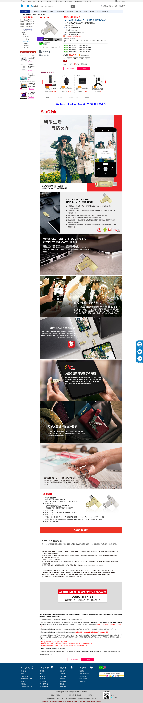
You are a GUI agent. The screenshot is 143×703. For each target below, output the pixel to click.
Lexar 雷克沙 (26, 39)
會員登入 (105, 6)
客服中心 (50, 1)
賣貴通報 (85, 64)
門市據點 (59, 1)
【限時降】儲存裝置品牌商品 (27, 23)
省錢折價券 (32, 1)
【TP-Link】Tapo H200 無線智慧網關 (31, 75)
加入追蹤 (78, 64)
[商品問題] (44, 53)
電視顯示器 (70, 11)
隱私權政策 (65, 692)
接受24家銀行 (55, 47)
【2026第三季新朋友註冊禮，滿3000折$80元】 (78, 47)
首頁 (23, 1)
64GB (69, 58)
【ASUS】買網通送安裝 (26, 20)
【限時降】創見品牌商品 (26, 26)
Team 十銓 (25, 43)
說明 (87, 55)
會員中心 (41, 1)
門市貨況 (87, 97)
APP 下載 (89, 1)
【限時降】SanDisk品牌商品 (27, 21)
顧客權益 (58, 692)
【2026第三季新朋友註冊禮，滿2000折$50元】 (78, 49)
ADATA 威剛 (26, 37)
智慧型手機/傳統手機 (102, 11)
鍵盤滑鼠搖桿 (60, 11)
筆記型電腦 (44, 11)
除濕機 (85, 11)
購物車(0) (111, 6)
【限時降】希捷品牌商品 (26, 24)
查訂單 (123, 6)
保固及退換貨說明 (73, 97)
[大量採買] (44, 56)
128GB (75, 58)
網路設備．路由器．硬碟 (33, 14)
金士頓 (24, 35)
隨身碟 (43, 14)
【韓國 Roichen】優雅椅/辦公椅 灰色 (31, 66)
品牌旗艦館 (79, 1)
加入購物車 (71, 68)
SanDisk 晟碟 (26, 41)
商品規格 (60, 97)
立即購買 (84, 68)
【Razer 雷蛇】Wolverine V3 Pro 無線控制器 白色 (31, 58)
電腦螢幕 (52, 11)
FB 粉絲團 (69, 1)
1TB (66, 61)
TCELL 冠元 (26, 47)
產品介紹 (47, 97)
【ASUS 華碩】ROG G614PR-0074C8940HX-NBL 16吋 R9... (31, 94)
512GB (87, 58)
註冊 (116, 6)
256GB (81, 58)
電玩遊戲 (92, 11)
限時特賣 (36, 11)
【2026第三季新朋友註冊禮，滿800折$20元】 (78, 51)
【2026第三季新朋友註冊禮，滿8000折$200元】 (78, 45)
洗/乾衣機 (78, 11)
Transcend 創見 (27, 45)
